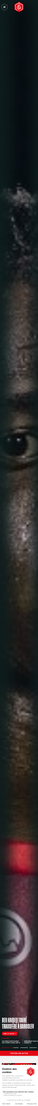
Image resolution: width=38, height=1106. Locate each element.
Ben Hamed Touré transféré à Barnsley (18, 1023)
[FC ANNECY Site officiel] (19, 7)
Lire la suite (8, 1034)
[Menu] (4, 7)
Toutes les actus (19, 1053)
